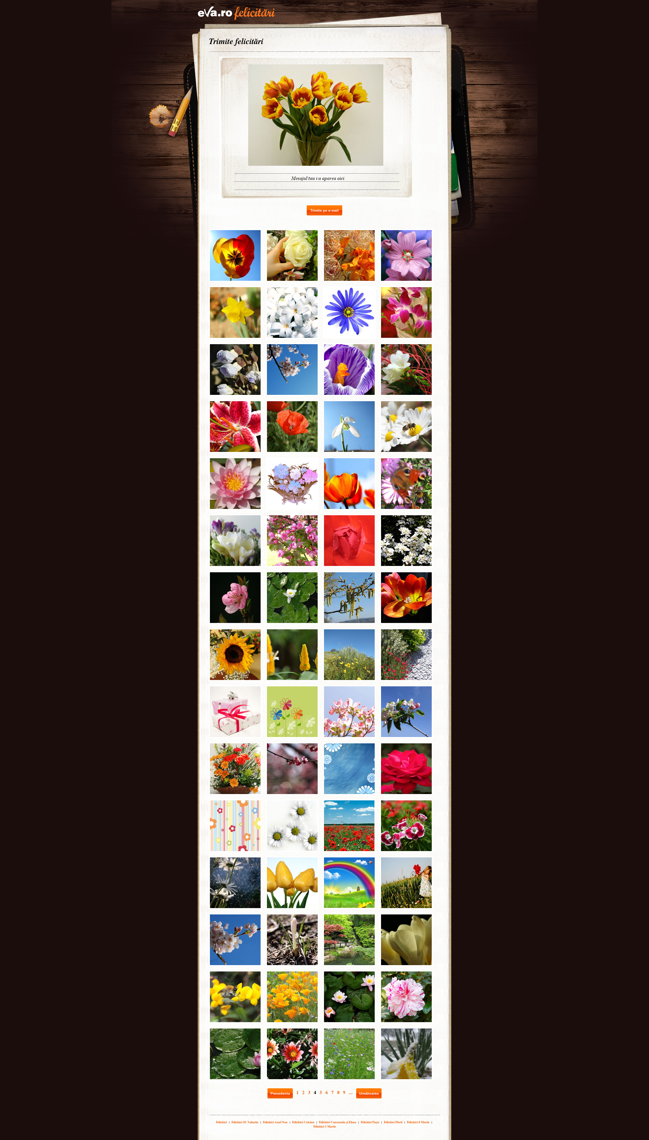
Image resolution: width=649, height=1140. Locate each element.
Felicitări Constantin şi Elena (337, 1122)
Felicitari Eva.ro (236, 13)
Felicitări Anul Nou (275, 1122)
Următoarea (369, 1093)
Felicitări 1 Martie (324, 1126)
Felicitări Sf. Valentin (244, 1122)
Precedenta (280, 1093)
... (351, 1092)
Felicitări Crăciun (303, 1122)
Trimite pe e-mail (324, 210)
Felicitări (221, 1122)
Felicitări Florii (393, 1122)
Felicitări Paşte (370, 1122)
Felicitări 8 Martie (418, 1122)
